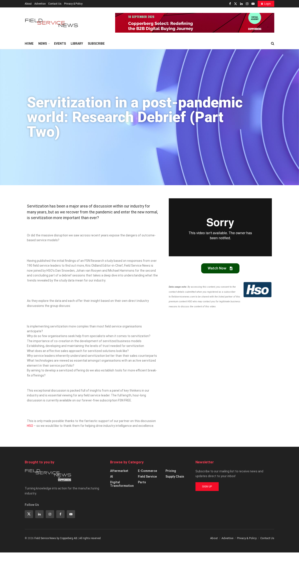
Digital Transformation (122, 483)
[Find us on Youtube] (253, 4)
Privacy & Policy (73, 3)
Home (29, 43)
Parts (142, 482)
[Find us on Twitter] (235, 4)
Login (267, 3)
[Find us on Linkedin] (39, 514)
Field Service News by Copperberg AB (55, 538)
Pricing (170, 471)
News (42, 43)
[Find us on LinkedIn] (241, 4)
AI (111, 476)
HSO (30, 425)
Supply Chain (174, 476)
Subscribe (96, 43)
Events (60, 43)
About (28, 3)
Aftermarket (119, 471)
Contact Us (55, 3)
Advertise (40, 3)
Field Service (147, 476)
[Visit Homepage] (52, 23)
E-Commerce (147, 471)
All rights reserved (90, 538)
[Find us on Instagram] (247, 4)
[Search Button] (272, 43)
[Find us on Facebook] (230, 4)
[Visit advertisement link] (194, 23)
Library (77, 43)
